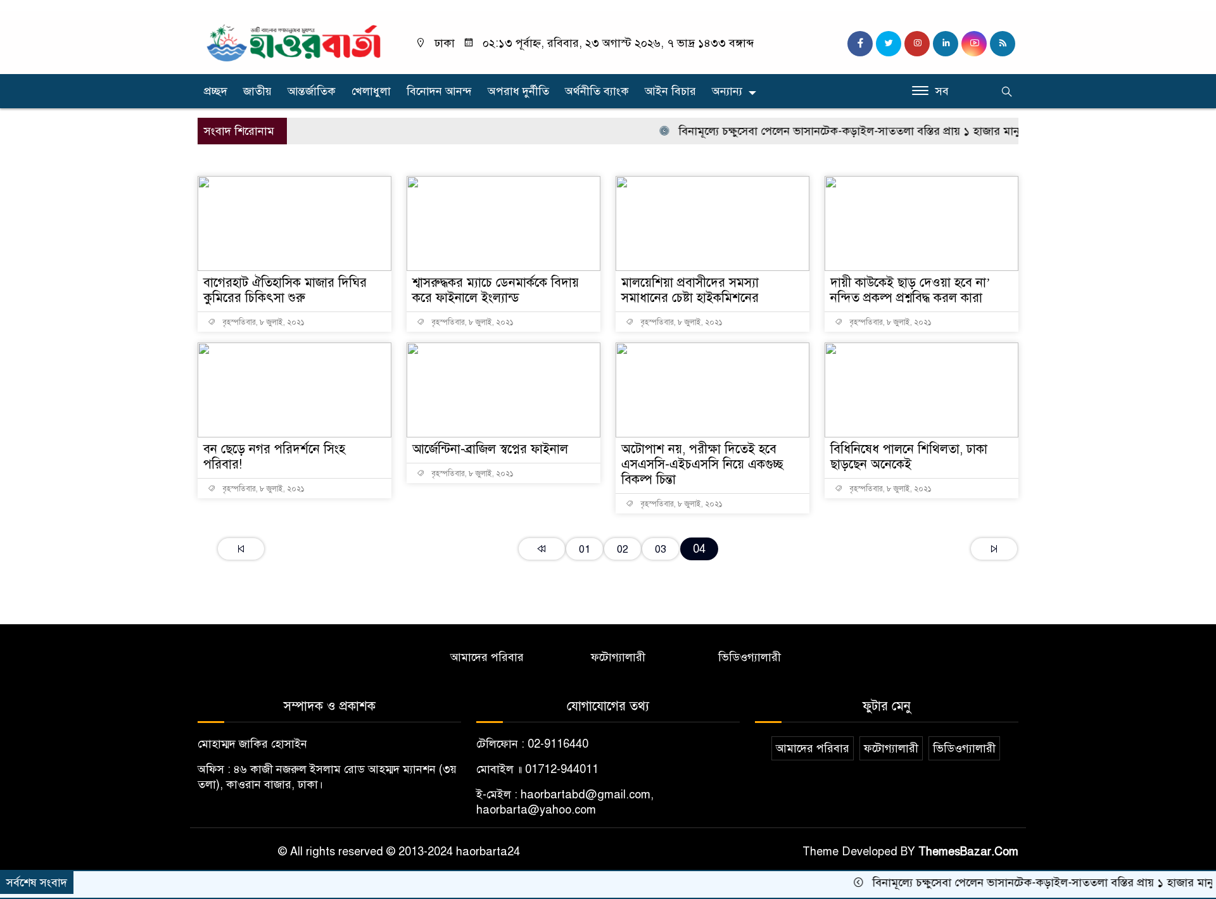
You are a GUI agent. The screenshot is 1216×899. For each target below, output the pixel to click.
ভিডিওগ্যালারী (749, 657)
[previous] (542, 549)
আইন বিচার (670, 91)
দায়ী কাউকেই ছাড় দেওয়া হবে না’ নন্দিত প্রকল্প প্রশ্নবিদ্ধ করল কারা (910, 290)
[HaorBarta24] (294, 42)
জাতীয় (257, 91)
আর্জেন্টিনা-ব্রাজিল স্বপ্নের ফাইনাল (490, 449)
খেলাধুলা (371, 91)
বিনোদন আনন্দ (439, 91)
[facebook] (860, 43)
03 (660, 549)
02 (622, 549)
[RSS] (1002, 43)
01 (584, 549)
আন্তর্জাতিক (312, 91)
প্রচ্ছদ (215, 91)
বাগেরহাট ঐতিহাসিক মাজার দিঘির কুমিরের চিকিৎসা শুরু (285, 290)
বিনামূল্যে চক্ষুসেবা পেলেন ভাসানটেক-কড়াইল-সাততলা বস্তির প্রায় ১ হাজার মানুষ (831, 131)
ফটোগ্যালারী (618, 657)
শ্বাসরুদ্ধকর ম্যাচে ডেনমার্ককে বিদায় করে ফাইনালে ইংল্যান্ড (495, 290)
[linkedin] (945, 43)
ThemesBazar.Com (968, 851)
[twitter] (888, 43)
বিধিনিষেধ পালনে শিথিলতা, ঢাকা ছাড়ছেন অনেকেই (908, 456)
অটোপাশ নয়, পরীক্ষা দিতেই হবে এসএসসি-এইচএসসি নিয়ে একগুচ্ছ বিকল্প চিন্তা (702, 464)
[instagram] (917, 43)
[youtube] (974, 43)
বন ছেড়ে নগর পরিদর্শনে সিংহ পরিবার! (274, 456)
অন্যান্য (727, 91)
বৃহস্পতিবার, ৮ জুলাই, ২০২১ (262, 322)
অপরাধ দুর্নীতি (518, 91)
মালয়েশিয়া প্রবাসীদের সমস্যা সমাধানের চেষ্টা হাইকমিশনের (690, 290)
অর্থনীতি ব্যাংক (597, 91)
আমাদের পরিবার (487, 657)
